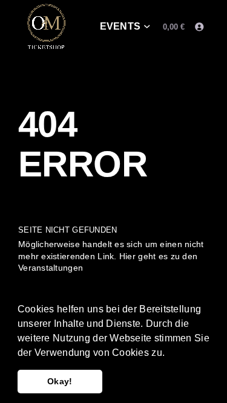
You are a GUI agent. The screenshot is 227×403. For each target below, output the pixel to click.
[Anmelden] (199, 27)
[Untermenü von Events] (147, 27)
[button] (169, 353)
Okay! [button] (59, 381)
